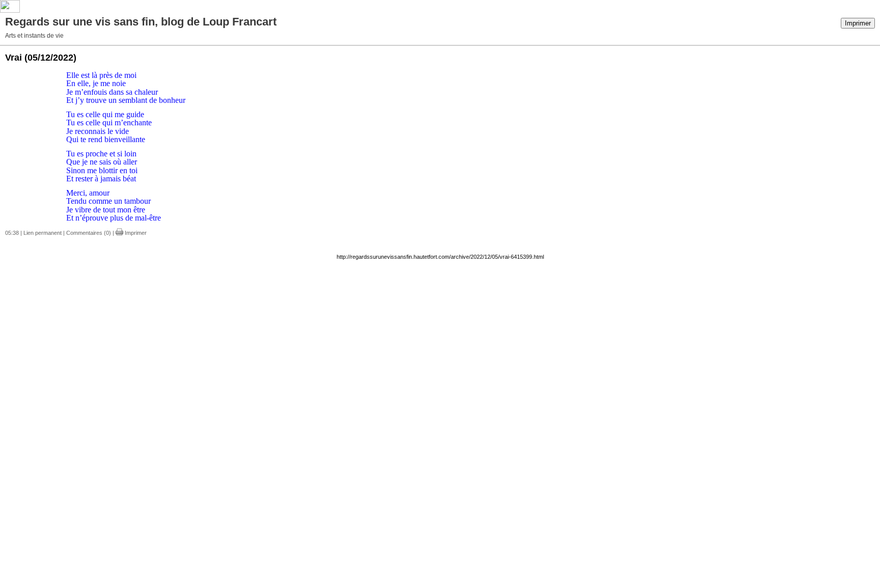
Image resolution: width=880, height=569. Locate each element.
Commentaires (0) (88, 233)
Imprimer (858, 23)
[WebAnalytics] (10, 11)
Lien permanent (42, 233)
